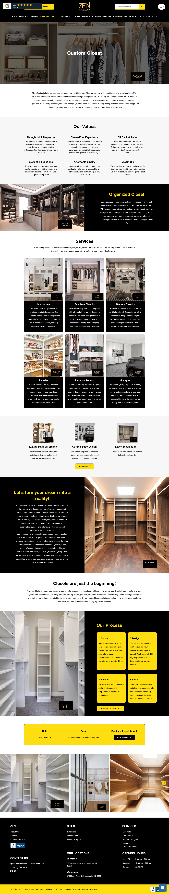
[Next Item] (164, 783)
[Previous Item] (5, 783)
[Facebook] (11, 871)
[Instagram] (15, 871)
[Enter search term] (142, 6)
